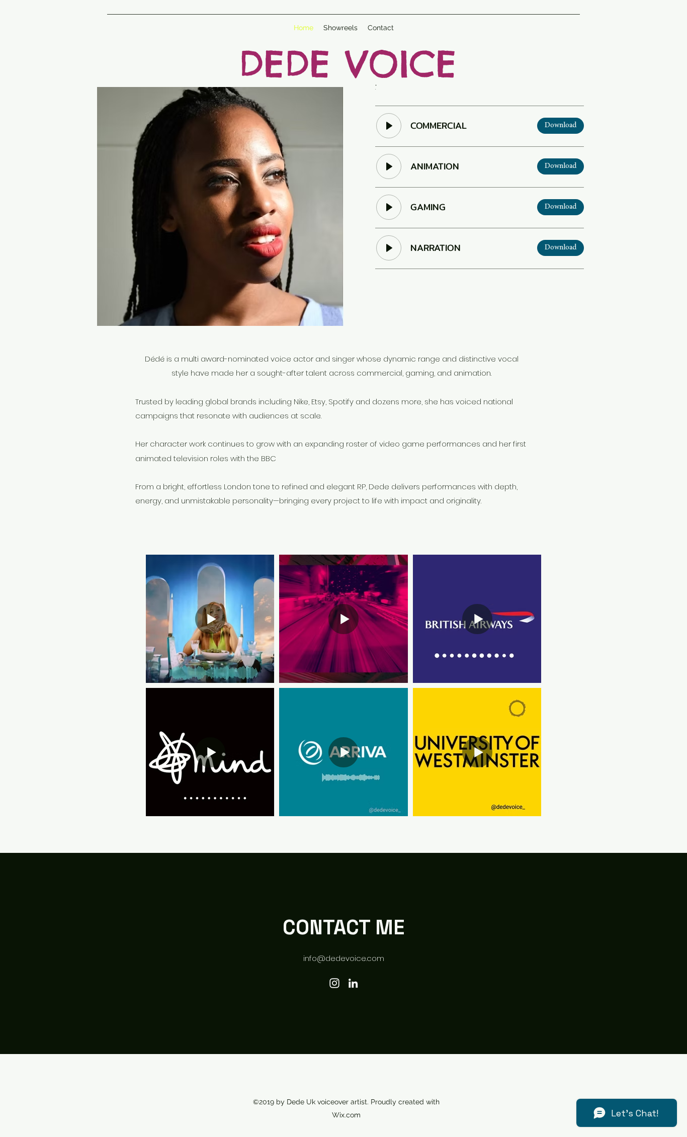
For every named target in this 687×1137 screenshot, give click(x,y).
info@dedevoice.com (343, 958)
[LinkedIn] (353, 983)
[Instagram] (334, 983)
